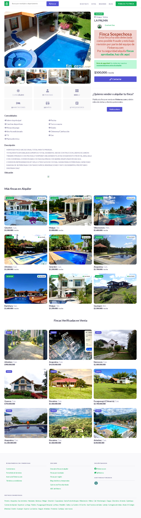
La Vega (27, 505)
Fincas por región (56, 477)
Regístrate (84, 4)
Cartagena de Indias (115, 505)
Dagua (109, 501)
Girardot (51, 501)
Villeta (91, 501)
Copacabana (59, 501)
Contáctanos (10, 469)
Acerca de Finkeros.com (14, 477)
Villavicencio (83, 501)
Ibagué (40, 509)
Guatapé (20, 509)
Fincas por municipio (57, 473)
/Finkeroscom (101, 469)
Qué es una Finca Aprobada (59, 485)
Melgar (44, 501)
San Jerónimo (22, 501)
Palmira (33, 505)
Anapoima (13, 501)
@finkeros (100, 473)
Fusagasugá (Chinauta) (44, 505)
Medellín (62, 505)
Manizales (31, 501)
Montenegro (101, 501)
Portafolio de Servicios (14, 473)
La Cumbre (75, 505)
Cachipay (61, 509)
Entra (93, 4)
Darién (13, 509)
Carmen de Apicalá (10, 505)
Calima (68, 505)
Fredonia (54, 509)
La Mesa (55, 505)
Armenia (122, 501)
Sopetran (21, 505)
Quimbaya (129, 501)
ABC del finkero (55, 489)
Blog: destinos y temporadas (59, 481)
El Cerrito (83, 505)
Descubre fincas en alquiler (59, 469)
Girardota (115, 501)
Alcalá (124, 505)
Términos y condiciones (14, 481)
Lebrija (105, 505)
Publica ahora (114, 109)
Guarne (26, 509)
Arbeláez (47, 509)
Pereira (6, 501)
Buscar (53, 4)
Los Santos (33, 509)
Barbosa (38, 501)
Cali (95, 501)
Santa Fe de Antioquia (71, 501)
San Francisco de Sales (94, 505)
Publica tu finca (126, 4)
